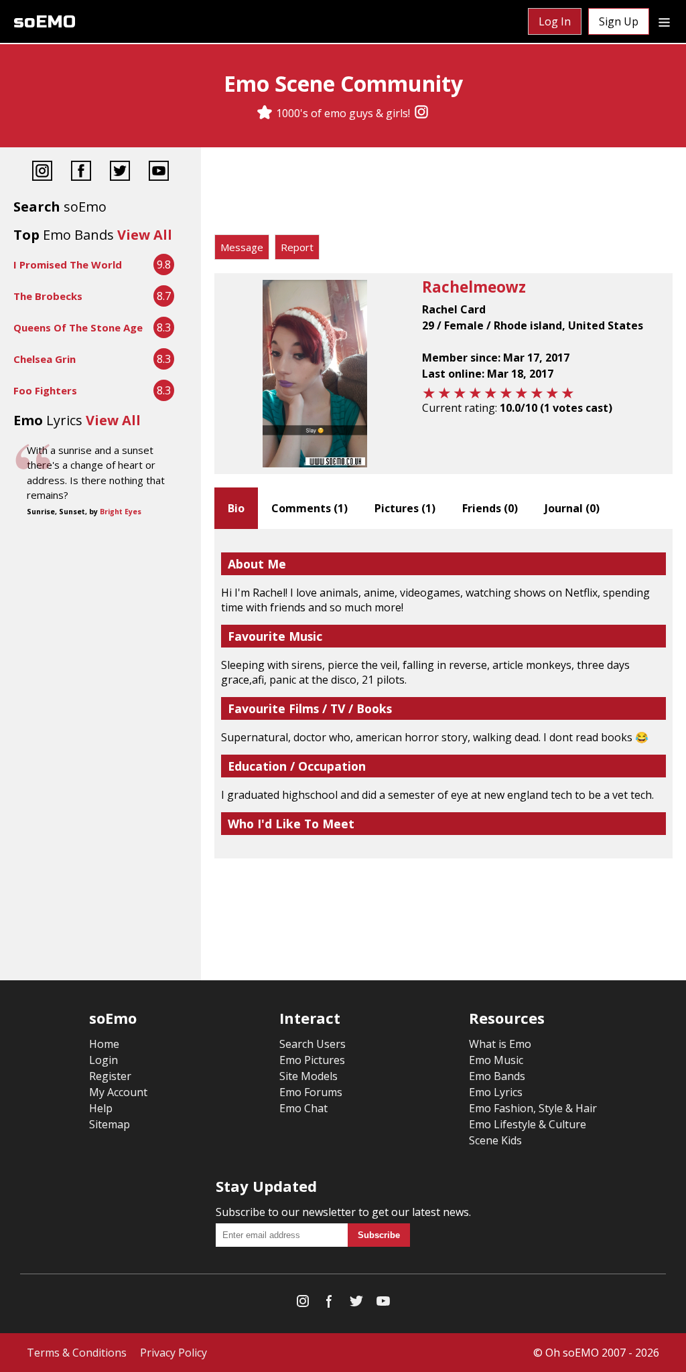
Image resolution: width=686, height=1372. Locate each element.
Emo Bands (497, 1076)
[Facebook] (81, 172)
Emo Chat (303, 1108)
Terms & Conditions (77, 1352)
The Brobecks (47, 296)
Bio (236, 508)
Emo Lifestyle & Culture (527, 1124)
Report (297, 247)
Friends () (490, 508)
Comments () (309, 508)
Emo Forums (310, 1092)
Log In (555, 21)
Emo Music (496, 1060)
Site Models (308, 1076)
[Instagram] (421, 113)
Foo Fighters (45, 390)
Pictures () (404, 508)
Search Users (312, 1044)
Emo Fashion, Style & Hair (533, 1108)
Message (241, 247)
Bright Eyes (120, 511)
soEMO (44, 21)
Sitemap (109, 1124)
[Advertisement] (443, 194)
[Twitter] (120, 172)
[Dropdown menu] (664, 21)
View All (144, 235)
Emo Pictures (312, 1060)
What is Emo (500, 1044)
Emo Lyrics (496, 1092)
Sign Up (618, 21)
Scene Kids (495, 1140)
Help (101, 1108)
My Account (118, 1092)
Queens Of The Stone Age (78, 327)
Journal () (572, 508)
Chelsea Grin (44, 359)
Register (110, 1076)
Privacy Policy (173, 1352)
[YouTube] (159, 172)
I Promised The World (67, 264)
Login (103, 1060)
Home (104, 1044)
